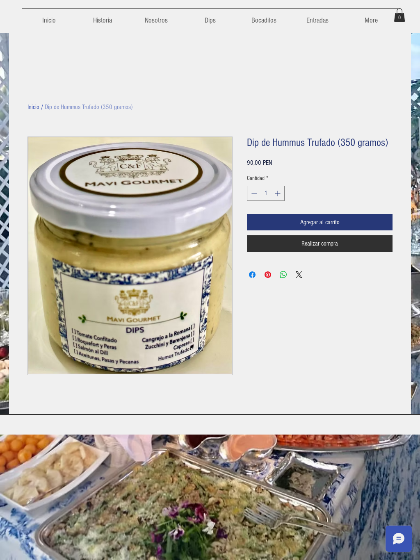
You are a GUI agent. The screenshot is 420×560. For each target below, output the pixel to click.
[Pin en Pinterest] (268, 275)
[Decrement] (253, 193)
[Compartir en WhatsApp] (283, 275)
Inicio (33, 107)
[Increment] (278, 193)
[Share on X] (299, 275)
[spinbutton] (265, 193)
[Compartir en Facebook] (252, 275)
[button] (399, 15)
